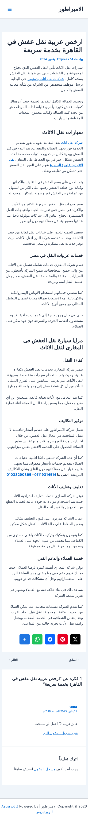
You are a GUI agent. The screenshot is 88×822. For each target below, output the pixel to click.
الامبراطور (71, 9)
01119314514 (45, 475)
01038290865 (19, 475)
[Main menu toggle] (10, 9)
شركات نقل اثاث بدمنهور (46, 79)
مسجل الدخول (44, 769)
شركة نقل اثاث (72, 143)
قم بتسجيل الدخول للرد (60, 733)
